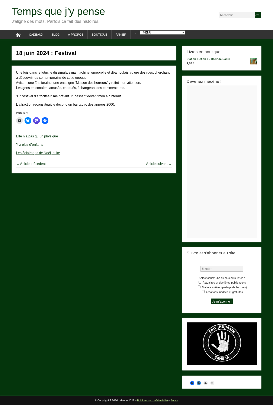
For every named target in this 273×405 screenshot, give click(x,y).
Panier (121, 34)
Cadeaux (36, 34)
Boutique (99, 34)
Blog (55, 34)
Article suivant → (159, 164)
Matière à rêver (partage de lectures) (224, 287)
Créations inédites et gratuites (224, 292)
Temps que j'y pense (58, 11)
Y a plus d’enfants (29, 144)
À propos (75, 34)
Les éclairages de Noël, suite (38, 153)
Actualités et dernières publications (224, 282)
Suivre (174, 400)
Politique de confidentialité (152, 400)
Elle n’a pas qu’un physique (37, 136)
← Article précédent (31, 164)
